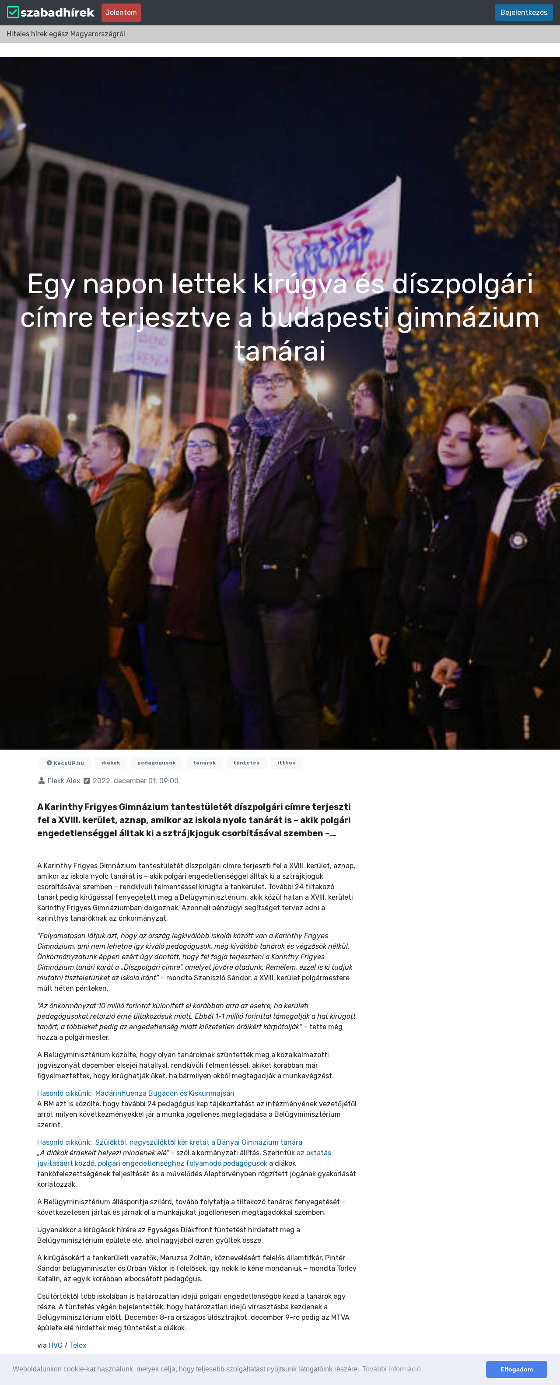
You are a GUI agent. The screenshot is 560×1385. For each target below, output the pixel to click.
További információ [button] (391, 1369)
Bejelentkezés (523, 12)
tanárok (204, 763)
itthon (286, 763)
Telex (78, 1345)
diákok (111, 763)
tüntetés (246, 763)
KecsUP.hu (68, 763)
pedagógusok (156, 763)
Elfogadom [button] (516, 1369)
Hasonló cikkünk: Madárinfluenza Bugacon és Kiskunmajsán (135, 1093)
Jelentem (121, 12)
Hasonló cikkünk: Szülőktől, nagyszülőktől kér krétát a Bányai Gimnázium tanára (169, 1142)
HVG (56, 1345)
